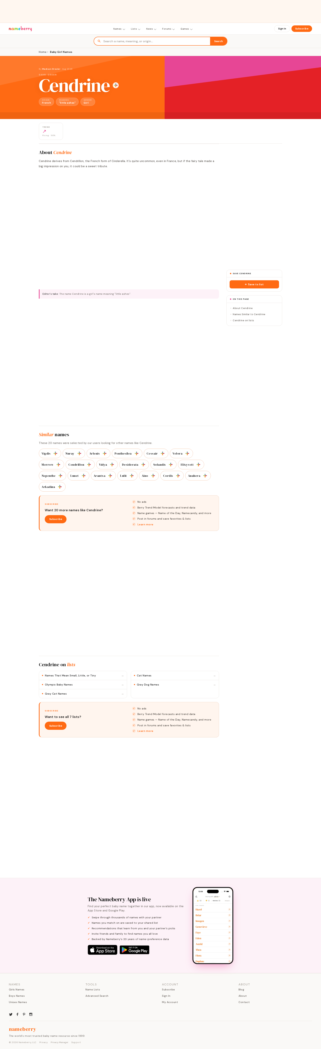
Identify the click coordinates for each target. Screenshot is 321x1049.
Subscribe (302, 28)
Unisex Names (18, 1002)
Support (76, 1042)
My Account (170, 1002)
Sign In (282, 28)
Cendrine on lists (243, 320)
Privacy (43, 1042)
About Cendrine (243, 308)
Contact (244, 1002)
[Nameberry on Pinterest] (24, 1014)
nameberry (22, 1029)
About (243, 995)
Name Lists (92, 989)
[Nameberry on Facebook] (17, 1014)
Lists (134, 28)
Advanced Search (96, 995)
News (149, 28)
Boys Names (17, 995)
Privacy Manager (59, 1042)
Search (218, 41)
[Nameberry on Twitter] (11, 1014)
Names (117, 28)
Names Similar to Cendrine (249, 314)
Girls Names (17, 989)
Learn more (145, 524)
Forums (166, 28)
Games (185, 28)
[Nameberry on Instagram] (31, 1014)
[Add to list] (116, 85)
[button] (254, 284)
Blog (241, 989)
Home (42, 52)
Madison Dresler (51, 69)
